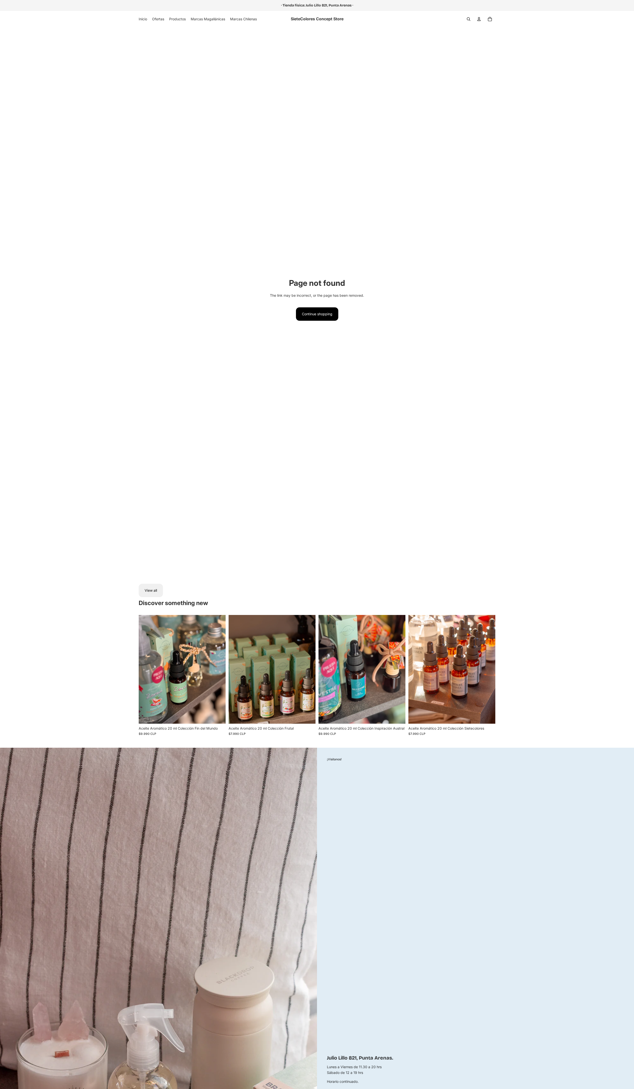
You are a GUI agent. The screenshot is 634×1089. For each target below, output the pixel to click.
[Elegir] (217, 716)
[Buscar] (468, 19)
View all (151, 590)
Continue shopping (317, 314)
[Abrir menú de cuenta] (479, 19)
